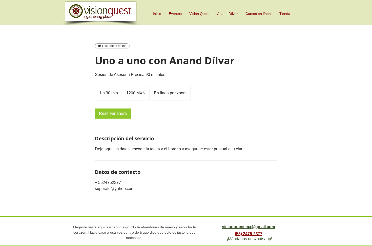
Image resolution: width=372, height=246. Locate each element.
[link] (113, 113)
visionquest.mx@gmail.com (248, 227)
